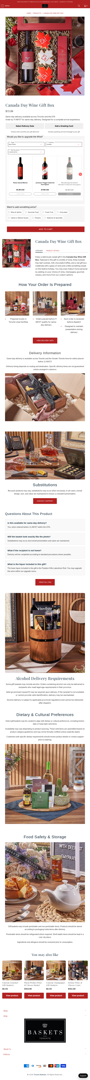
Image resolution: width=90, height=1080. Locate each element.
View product (12, 995)
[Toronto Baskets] (45, 6)
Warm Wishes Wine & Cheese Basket (33, 983)
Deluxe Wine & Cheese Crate (75, 983)
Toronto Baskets (40, 1075)
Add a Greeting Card (64, 126)
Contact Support (45, 501)
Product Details (52, 250)
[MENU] (1, 6)
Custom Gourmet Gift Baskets (10, 983)
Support (83, 1076)
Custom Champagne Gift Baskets (55, 983)
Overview (39, 250)
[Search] (79, 6)
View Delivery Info (45, 340)
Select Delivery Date (25, 126)
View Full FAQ (45, 582)
